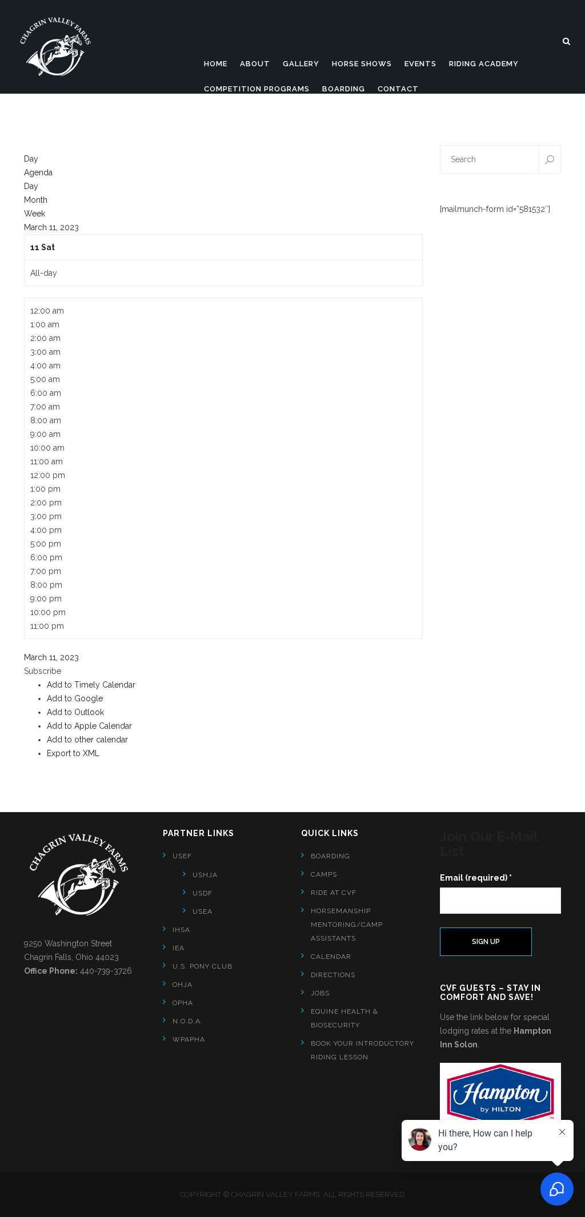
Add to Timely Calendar (91, 684)
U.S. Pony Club (203, 966)
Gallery (301, 63)
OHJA (183, 985)
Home (215, 63)
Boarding (343, 89)
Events (420, 63)
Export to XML (73, 753)
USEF (182, 856)
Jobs (320, 993)
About (255, 63)
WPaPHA (189, 1039)
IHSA (181, 930)
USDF (203, 893)
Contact (398, 89)
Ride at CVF (333, 893)
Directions (333, 975)
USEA (203, 911)
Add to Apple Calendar (89, 725)
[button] (42, 671)
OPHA (183, 1003)
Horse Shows (362, 63)
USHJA (205, 875)
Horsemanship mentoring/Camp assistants (347, 924)
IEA (179, 948)
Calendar (331, 957)
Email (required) (476, 877)
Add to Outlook (75, 712)
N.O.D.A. (188, 1021)
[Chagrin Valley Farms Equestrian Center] (60, 47)
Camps (324, 874)
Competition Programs (257, 89)
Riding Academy (484, 63)
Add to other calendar (87, 739)
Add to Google (75, 698)
